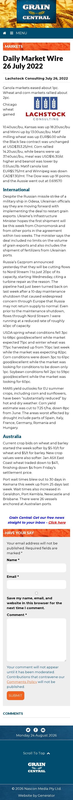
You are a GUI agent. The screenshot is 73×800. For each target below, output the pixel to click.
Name (13, 560)
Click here (57, 522)
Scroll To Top (34, 753)
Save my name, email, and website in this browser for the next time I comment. (34, 603)
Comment (17, 615)
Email (13, 577)
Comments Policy (22, 682)
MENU (21, 33)
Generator (46, 795)
